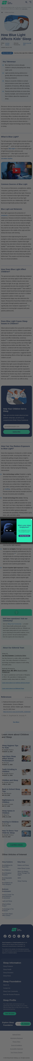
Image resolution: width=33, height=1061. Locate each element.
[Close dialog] (31, 519)
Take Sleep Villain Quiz (24, 535)
